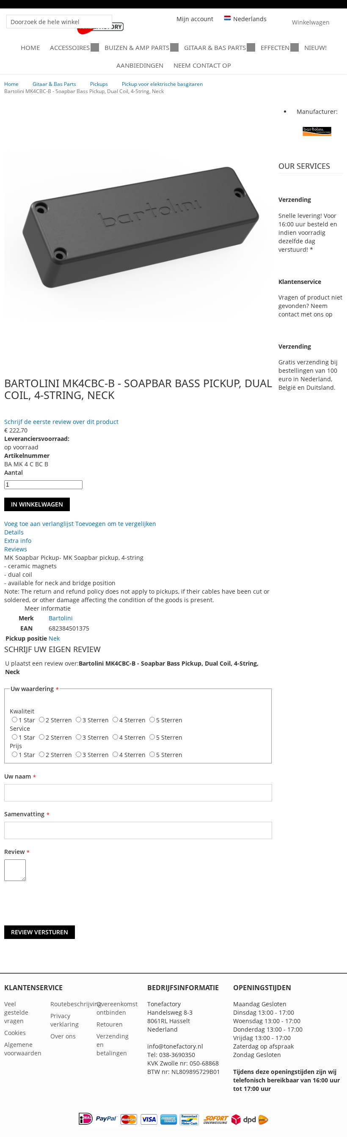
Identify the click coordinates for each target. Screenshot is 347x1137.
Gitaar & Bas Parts (54, 84)
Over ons (63, 1036)
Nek (54, 638)
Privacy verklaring (64, 1020)
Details (14, 532)
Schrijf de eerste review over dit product (61, 422)
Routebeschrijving (76, 1004)
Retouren (109, 1024)
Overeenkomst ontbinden (117, 1008)
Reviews (15, 549)
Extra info (17, 541)
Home (11, 84)
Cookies (15, 1033)
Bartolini (61, 618)
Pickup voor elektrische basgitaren (162, 84)
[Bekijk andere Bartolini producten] (317, 144)
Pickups (99, 84)
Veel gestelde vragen (16, 1012)
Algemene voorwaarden (22, 1049)
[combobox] (59, 21)
